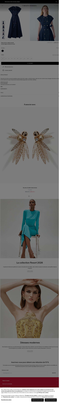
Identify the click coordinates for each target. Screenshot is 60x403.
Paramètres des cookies (6, 399)
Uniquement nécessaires (51, 400)
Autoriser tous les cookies (37, 400)
